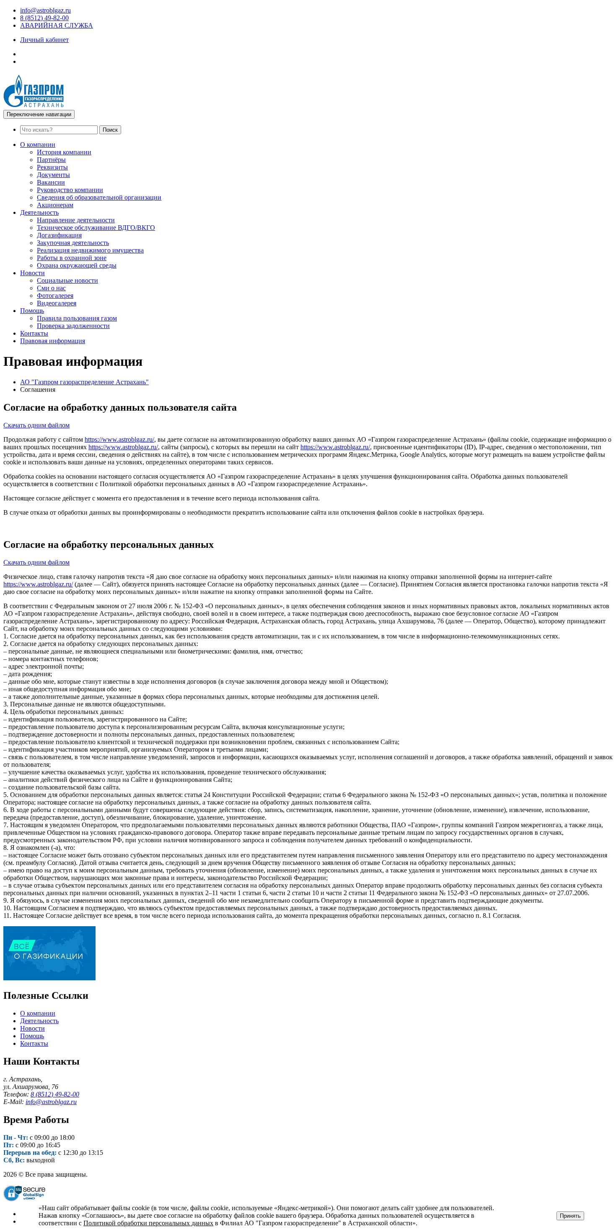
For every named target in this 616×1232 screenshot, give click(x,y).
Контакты (34, 333)
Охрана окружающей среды (76, 265)
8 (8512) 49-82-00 (44, 17)
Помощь (32, 310)
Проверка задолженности (73, 325)
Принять (570, 1216)
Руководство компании (70, 189)
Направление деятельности (76, 220)
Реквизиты (52, 167)
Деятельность (39, 212)
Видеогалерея (56, 303)
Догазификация (59, 235)
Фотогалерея (55, 295)
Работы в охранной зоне (71, 257)
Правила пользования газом (77, 318)
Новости (32, 272)
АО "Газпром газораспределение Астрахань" (84, 381)
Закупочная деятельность (73, 242)
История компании (64, 152)
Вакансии (51, 182)
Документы (53, 174)
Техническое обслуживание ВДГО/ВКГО (96, 227)
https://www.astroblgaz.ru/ (119, 439)
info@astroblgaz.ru (45, 10)
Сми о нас (51, 288)
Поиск (110, 130)
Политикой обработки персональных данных (148, 1223)
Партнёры (51, 159)
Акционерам (55, 204)
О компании (37, 144)
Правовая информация (52, 340)
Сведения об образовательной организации (99, 197)
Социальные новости (67, 280)
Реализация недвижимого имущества (90, 250)
